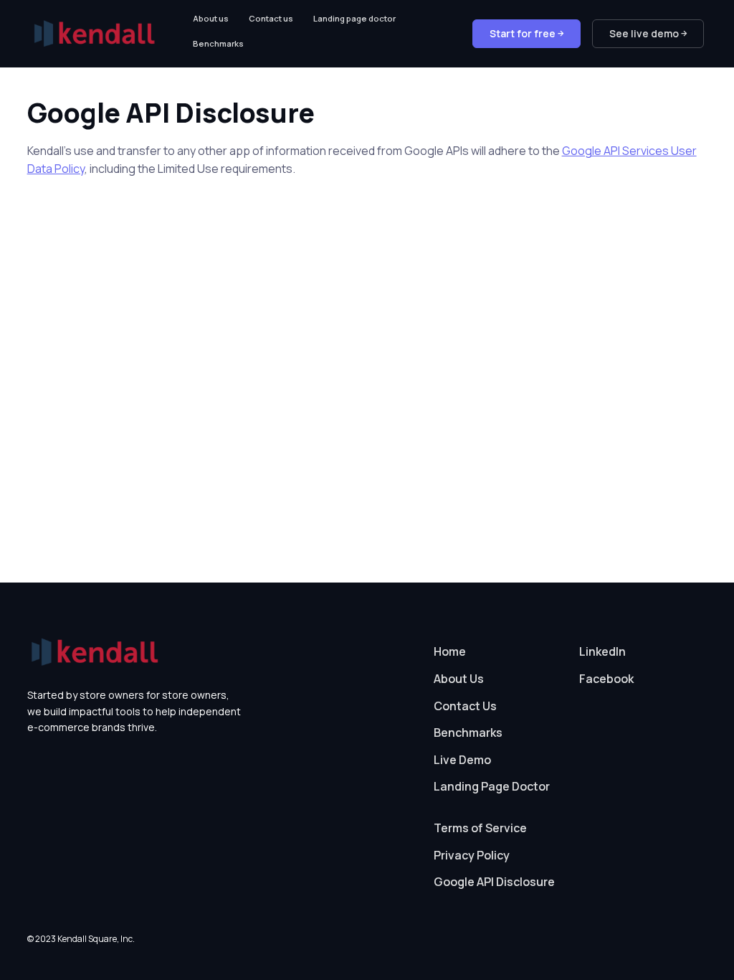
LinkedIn (602, 651)
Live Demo (462, 760)
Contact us (271, 18)
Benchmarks (218, 43)
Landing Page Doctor (492, 786)
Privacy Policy (472, 855)
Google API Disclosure (494, 882)
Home (450, 651)
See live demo (643, 33)
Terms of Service (480, 828)
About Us (459, 679)
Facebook (606, 679)
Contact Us (465, 706)
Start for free (521, 33)
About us (211, 18)
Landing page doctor (354, 18)
